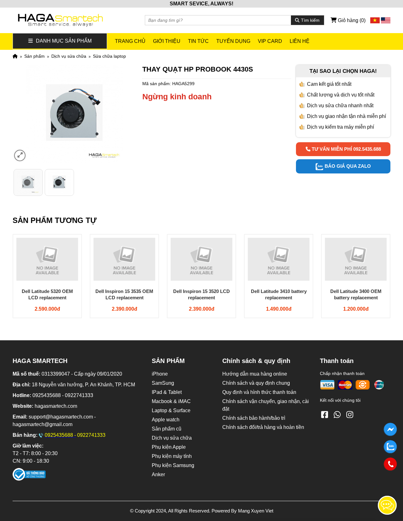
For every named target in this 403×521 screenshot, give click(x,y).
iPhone (160, 374)
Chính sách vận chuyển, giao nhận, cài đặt (265, 405)
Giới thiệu (166, 41)
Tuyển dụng (233, 41)
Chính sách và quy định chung (256, 383)
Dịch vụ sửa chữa (68, 56)
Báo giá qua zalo (347, 166)
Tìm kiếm (310, 20)
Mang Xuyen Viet (255, 510)
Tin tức (198, 41)
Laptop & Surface (171, 410)
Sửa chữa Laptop (109, 56)
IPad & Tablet (167, 392)
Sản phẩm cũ (166, 428)
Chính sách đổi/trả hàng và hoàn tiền (263, 427)
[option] (28, 182)
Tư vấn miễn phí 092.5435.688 (345, 149)
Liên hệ (299, 41)
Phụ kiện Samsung (173, 465)
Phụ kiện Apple (169, 447)
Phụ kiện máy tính (172, 456)
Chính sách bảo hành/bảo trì (253, 418)
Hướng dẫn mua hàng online (254, 374)
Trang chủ (130, 41)
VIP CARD (270, 41)
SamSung (163, 383)
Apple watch (165, 419)
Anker (158, 474)
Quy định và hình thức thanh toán (259, 392)
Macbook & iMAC (171, 401)
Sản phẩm (34, 56)
